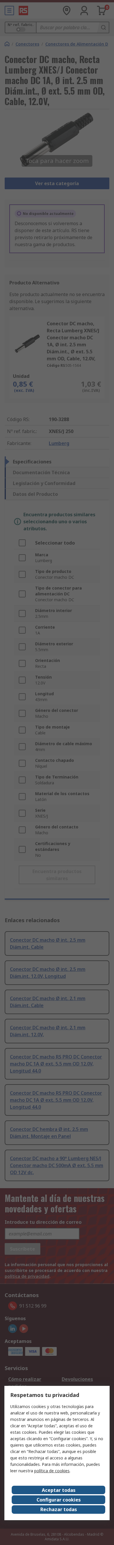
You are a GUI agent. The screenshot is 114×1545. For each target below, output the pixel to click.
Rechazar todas (58, 1509)
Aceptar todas (58, 1490)
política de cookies (52, 1470)
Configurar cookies (59, 1500)
